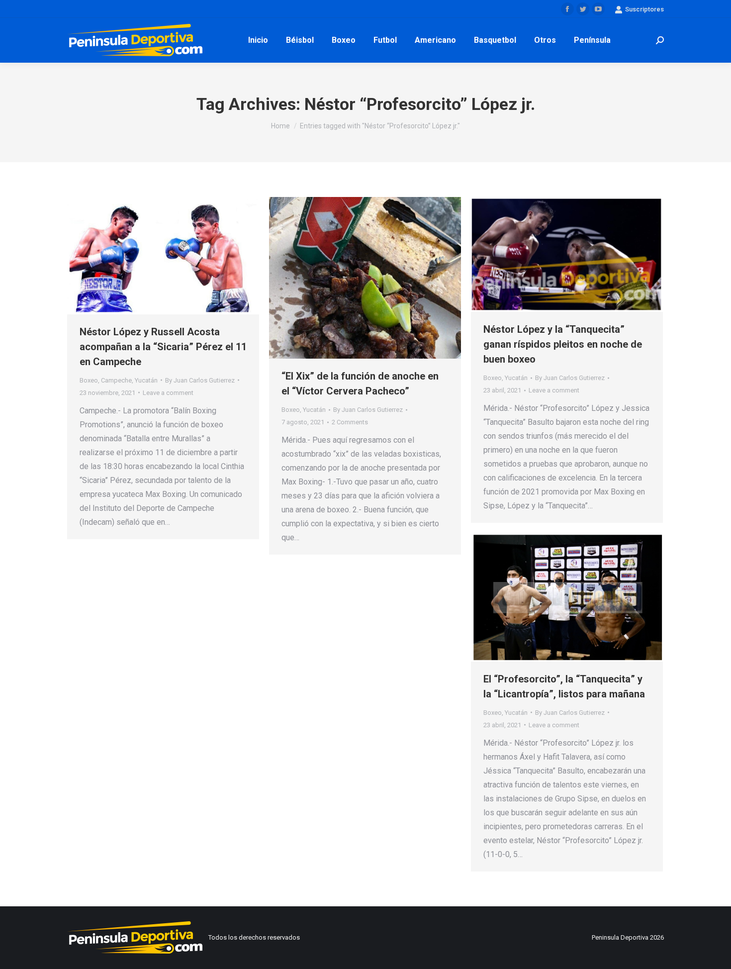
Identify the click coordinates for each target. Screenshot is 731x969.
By (200, 380)
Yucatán (146, 380)
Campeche (116, 380)
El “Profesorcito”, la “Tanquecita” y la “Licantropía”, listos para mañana (564, 686)
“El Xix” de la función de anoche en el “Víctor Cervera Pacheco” (360, 383)
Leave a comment (168, 392)
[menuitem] (258, 40)
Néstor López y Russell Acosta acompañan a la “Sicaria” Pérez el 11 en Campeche (163, 347)
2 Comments (350, 422)
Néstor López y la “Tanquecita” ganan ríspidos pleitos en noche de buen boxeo (562, 344)
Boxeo (89, 380)
